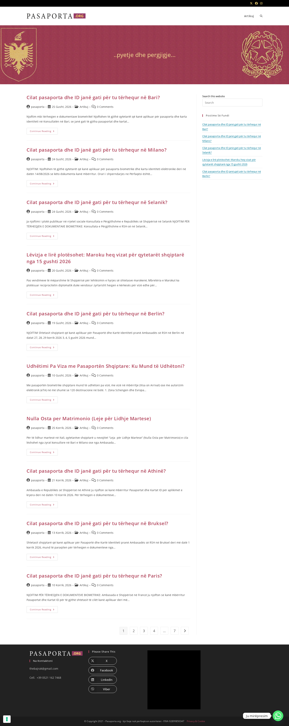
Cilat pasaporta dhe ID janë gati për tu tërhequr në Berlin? (95, 313)
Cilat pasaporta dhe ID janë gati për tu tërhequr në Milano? (97, 149)
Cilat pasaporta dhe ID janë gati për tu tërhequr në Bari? (93, 97)
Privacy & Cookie (196, 721)
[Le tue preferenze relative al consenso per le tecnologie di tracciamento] (7, 719)
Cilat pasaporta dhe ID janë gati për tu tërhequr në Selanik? (97, 202)
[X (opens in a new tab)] (251, 3)
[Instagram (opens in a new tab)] (260, 3)
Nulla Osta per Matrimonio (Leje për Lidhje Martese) (89, 418)
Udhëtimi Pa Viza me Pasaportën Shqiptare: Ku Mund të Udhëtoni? (105, 366)
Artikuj (84, 107)
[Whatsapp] (278, 715)
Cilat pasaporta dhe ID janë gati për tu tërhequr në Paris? (94, 575)
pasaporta (37, 107)
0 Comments (105, 107)
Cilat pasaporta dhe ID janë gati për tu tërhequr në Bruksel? (97, 523)
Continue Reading (44, 132)
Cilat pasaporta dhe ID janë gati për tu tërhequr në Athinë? (96, 471)
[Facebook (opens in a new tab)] (256, 3)
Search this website (213, 96)
